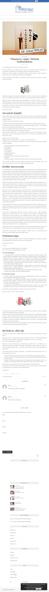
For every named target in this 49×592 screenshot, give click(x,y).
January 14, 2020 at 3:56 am (12, 386)
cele (4, 373)
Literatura (24, 56)
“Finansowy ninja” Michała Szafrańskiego (23, 518)
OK (38, 588)
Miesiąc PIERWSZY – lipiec (19, 492)
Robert (9, 396)
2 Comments (44, 376)
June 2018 (12, 535)
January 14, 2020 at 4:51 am (12, 397)
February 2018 (13, 541)
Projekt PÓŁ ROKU (18, 503)
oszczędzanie (12, 373)
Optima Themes (12, 589)
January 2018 (13, 543)
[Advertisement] (24, 471)
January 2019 (13, 530)
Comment (4, 432)
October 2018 (13, 532)
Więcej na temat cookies (30, 588)
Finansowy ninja (6, 97)
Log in (11, 569)
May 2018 (12, 538)
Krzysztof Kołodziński (8, 376)
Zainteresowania (13, 560)
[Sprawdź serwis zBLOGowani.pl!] (24, 582)
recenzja (18, 373)
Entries (12, 571)
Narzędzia (12, 555)
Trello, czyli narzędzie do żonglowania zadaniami (19, 487)
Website (4, 426)
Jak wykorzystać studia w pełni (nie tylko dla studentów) (20, 509)
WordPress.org (13, 577)
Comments (13, 574)
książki (7, 373)
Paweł (9, 385)
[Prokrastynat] (24, 8)
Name (4, 414)
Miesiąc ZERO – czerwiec (19, 497)
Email (3, 420)
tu (4, 339)
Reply (45, 385)
